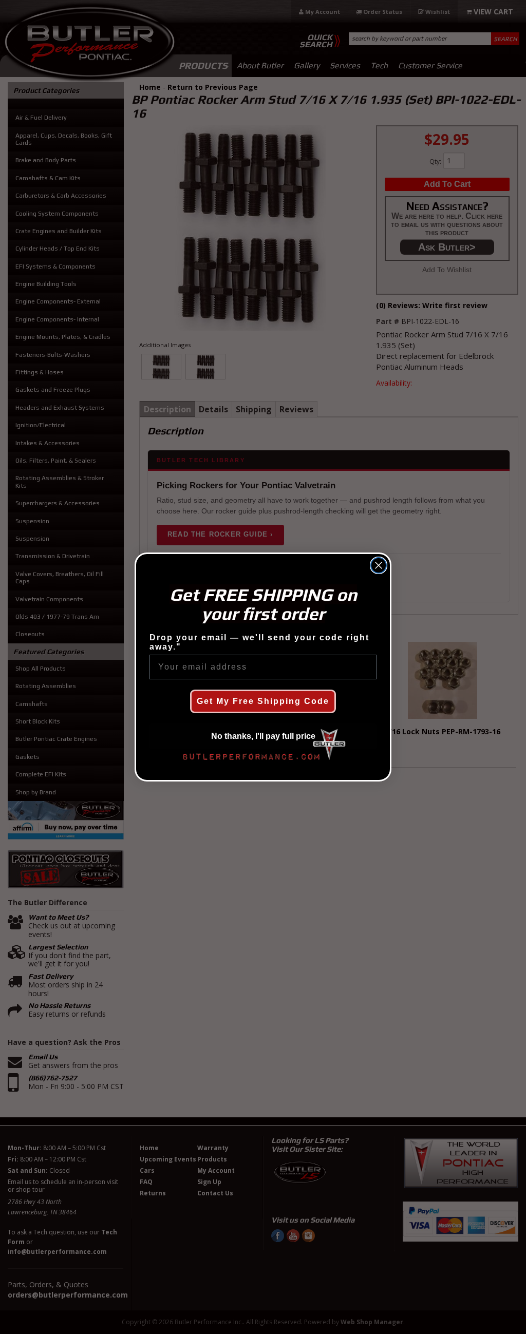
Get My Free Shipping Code (263, 701)
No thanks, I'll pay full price (263, 736)
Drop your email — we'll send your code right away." (259, 642)
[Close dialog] (378, 565)
